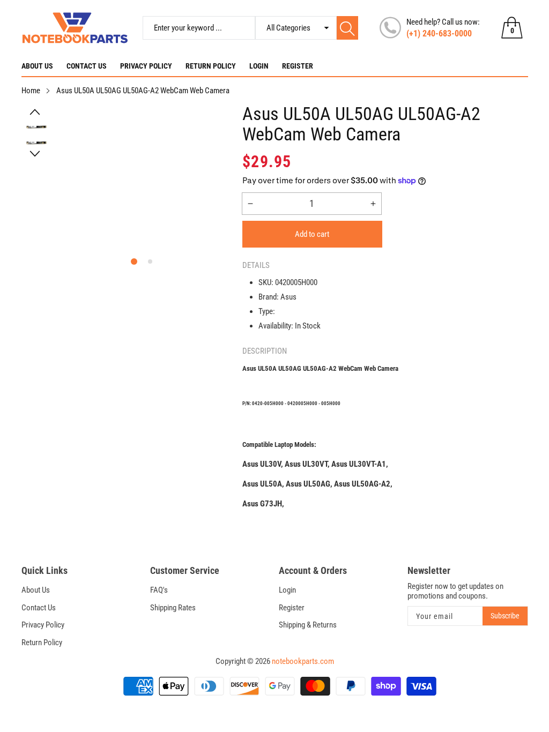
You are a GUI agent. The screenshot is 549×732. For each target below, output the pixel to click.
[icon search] (348, 28)
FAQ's (159, 590)
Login (259, 66)
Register (297, 66)
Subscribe (505, 615)
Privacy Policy (146, 66)
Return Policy (211, 66)
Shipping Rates (173, 608)
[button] (35, 112)
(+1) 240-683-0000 (439, 33)
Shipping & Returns (308, 625)
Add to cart (312, 234)
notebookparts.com (303, 661)
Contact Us (86, 66)
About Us (37, 66)
